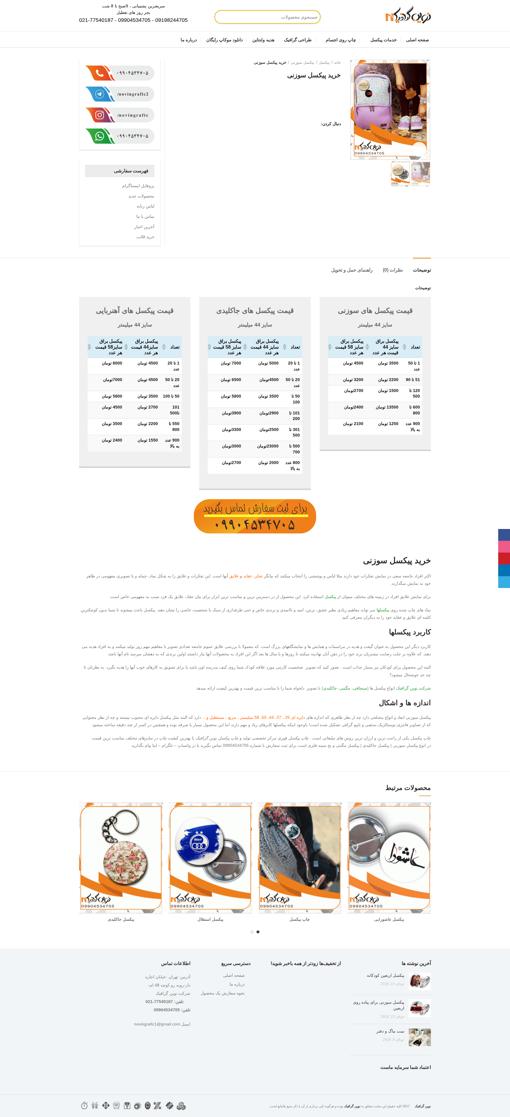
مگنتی (345, 688)
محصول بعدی (172, 63)
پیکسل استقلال (210, 919)
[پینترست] (299, 124)
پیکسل (324, 62)
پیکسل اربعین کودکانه (385, 975)
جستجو (240, 17)
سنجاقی (360, 688)
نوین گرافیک (407, 688)
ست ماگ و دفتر (390, 1031)
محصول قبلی (184, 63)
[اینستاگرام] (307, 124)
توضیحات (422, 269)
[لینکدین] (292, 124)
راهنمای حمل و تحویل (352, 269)
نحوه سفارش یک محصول (223, 993)
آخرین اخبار (144, 226)
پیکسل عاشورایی (389, 919)
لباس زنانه (145, 206)
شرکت (425, 688)
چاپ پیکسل (300, 919)
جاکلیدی (330, 688)
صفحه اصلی (234, 975)
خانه (337, 62)
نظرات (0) (393, 269)
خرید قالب (145, 236)
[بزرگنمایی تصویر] (419, 149)
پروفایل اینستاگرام (138, 185)
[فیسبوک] (314, 124)
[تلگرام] (285, 124)
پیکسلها (383, 610)
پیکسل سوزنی (302, 62)
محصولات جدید (141, 196)
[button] (164, 346)
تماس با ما (145, 216)
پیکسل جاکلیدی (121, 919)
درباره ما (237, 984)
